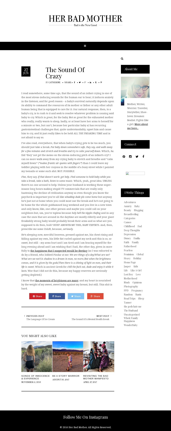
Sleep (141, 298)
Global (140, 254)
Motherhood (130, 278)
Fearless (128, 250)
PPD (126, 290)
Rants (138, 294)
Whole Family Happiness (131, 320)
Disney (127, 238)
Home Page (130, 262)
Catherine (54, 82)
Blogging (138, 210)
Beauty (127, 210)
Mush (127, 282)
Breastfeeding (131, 214)
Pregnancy (137, 290)
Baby (137, 206)
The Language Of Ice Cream (40, 319)
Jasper (127, 266)
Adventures (130, 202)
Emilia (137, 238)
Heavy (127, 258)
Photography (131, 286)
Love (138, 274)
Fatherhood (130, 246)
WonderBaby (130, 325)
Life (126, 270)
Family (135, 242)
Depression (130, 234)
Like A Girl (136, 270)
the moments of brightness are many (56, 280)
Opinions (137, 282)
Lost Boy (128, 274)
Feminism (129, 254)
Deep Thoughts (132, 230)
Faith (126, 242)
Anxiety (128, 206)
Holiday (137, 258)
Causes (127, 222)
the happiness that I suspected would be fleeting (58, 250)
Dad (140, 226)
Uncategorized (132, 314)
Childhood (129, 226)
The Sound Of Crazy (65, 72)
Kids (136, 266)
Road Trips (129, 298)
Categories (129, 218)
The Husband (131, 310)
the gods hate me (132, 306)
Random (128, 294)
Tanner (128, 302)
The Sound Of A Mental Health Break (90, 319)
